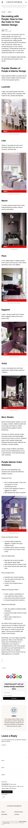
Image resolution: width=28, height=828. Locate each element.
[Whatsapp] (17, 676)
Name (3, 760)
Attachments (4, 781)
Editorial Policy (18, 812)
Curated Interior (14, 2)
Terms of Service (22, 821)
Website (3, 774)
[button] (2, 2)
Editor (6, 29)
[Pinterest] (7, 676)
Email (3, 767)
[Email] (20, 676)
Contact (16, 814)
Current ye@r (4, 794)
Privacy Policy (6, 822)
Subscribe (4, 814)
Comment (3, 745)
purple (4, 667)
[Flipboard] (14, 676)
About (3, 812)
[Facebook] (10, 676)
